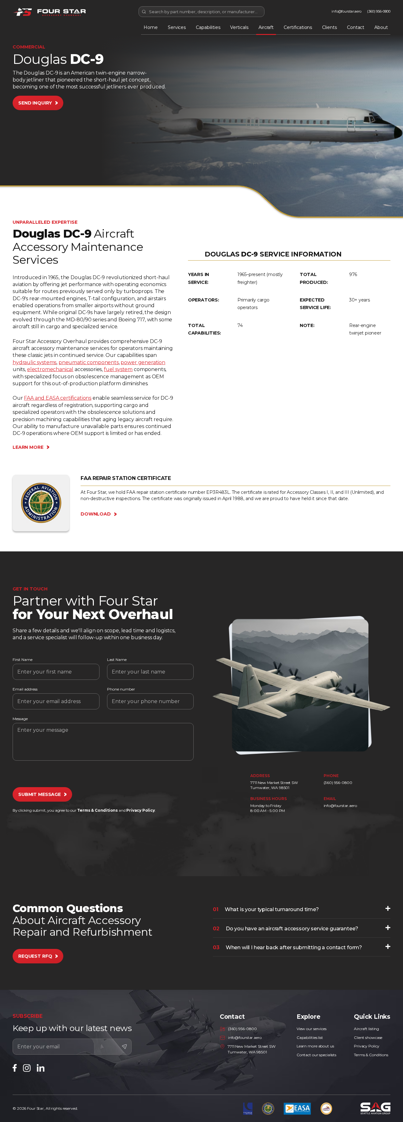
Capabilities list (310, 1037)
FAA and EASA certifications (57, 398)
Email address (25, 689)
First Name (22, 660)
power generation (143, 362)
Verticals (239, 27)
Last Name (117, 660)
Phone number (121, 689)
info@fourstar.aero (346, 11)
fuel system (118, 369)
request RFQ (35, 956)
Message (20, 719)
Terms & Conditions (97, 810)
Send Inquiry (35, 103)
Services (177, 27)
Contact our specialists (316, 1054)
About (381, 27)
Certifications (298, 27)
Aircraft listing (366, 1028)
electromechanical (50, 369)
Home (151, 27)
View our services (311, 1028)
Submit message (39, 794)
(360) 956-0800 (378, 11)
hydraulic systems (34, 362)
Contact (356, 27)
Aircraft (266, 27)
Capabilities (208, 27)
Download (96, 514)
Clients (329, 27)
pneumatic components (89, 362)
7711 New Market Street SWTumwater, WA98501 (274, 785)
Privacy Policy (140, 810)
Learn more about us (315, 1046)
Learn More (28, 447)
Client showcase (368, 1037)
